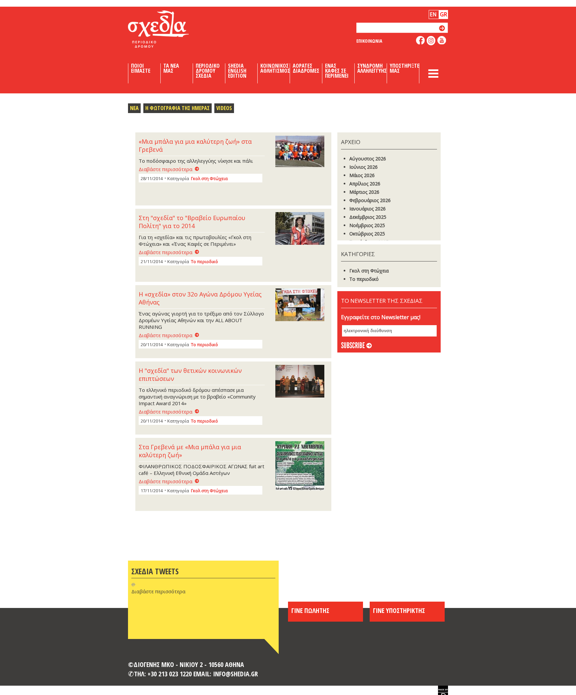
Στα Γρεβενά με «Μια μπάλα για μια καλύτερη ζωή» (190, 451)
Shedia (169, 29)
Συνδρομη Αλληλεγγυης (372, 68)
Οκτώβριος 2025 (367, 233)
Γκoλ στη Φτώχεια (209, 178)
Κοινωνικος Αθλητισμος (275, 68)
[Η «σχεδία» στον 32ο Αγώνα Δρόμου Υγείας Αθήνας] (301, 305)
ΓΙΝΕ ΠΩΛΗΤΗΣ (310, 610)
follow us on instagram (431, 40)
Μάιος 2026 (362, 175)
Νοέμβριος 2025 (367, 225)
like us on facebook (420, 40)
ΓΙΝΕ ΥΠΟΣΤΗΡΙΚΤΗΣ (399, 610)
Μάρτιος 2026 (364, 192)
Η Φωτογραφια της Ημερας (177, 108)
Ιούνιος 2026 (363, 167)
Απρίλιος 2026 (364, 183)
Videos (224, 108)
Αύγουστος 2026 (367, 158)
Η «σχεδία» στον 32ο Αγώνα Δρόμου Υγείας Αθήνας (200, 298)
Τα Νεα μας (171, 68)
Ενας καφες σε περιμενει (337, 70)
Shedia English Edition (237, 70)
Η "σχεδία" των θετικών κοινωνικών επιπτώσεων (190, 375)
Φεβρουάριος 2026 (370, 200)
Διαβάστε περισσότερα (165, 169)
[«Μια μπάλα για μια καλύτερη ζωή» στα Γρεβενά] (301, 152)
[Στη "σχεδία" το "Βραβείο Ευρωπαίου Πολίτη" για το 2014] (301, 229)
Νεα (134, 108)
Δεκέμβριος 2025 (367, 217)
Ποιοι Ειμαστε (140, 68)
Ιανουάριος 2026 (367, 208)
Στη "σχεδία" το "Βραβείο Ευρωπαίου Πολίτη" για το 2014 (192, 222)
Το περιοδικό (204, 261)
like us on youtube (441, 40)
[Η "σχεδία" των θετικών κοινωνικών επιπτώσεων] (301, 382)
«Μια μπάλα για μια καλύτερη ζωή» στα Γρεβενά (195, 145)
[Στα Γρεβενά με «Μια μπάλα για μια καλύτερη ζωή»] (301, 466)
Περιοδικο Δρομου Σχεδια (208, 70)
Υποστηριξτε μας (404, 68)
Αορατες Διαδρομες (306, 68)
